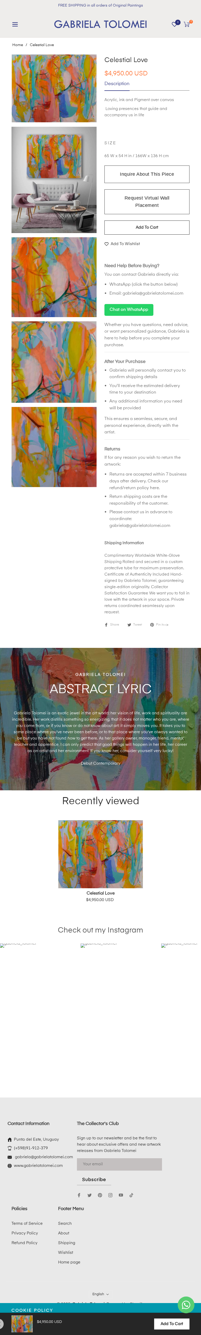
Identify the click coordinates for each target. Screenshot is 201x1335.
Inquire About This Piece (147, 174)
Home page (69, 1262)
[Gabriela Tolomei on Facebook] (79, 1195)
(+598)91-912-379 (31, 1148)
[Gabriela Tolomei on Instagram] (110, 1195)
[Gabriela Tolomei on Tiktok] (132, 1195)
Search (65, 1224)
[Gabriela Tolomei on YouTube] (121, 1195)
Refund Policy (24, 1243)
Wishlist (65, 1253)
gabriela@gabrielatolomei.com (152, 293)
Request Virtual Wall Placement (147, 201)
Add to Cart (172, 1324)
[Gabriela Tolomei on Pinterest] (100, 1195)
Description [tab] (117, 83)
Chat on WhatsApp (129, 310)
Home (17, 45)
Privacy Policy (25, 1233)
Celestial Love (101, 893)
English (98, 1294)
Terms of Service (27, 1224)
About (63, 1233)
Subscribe (94, 1180)
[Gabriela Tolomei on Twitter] (89, 1195)
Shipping (66, 1243)
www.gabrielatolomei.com (38, 1166)
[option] (54, 88)
